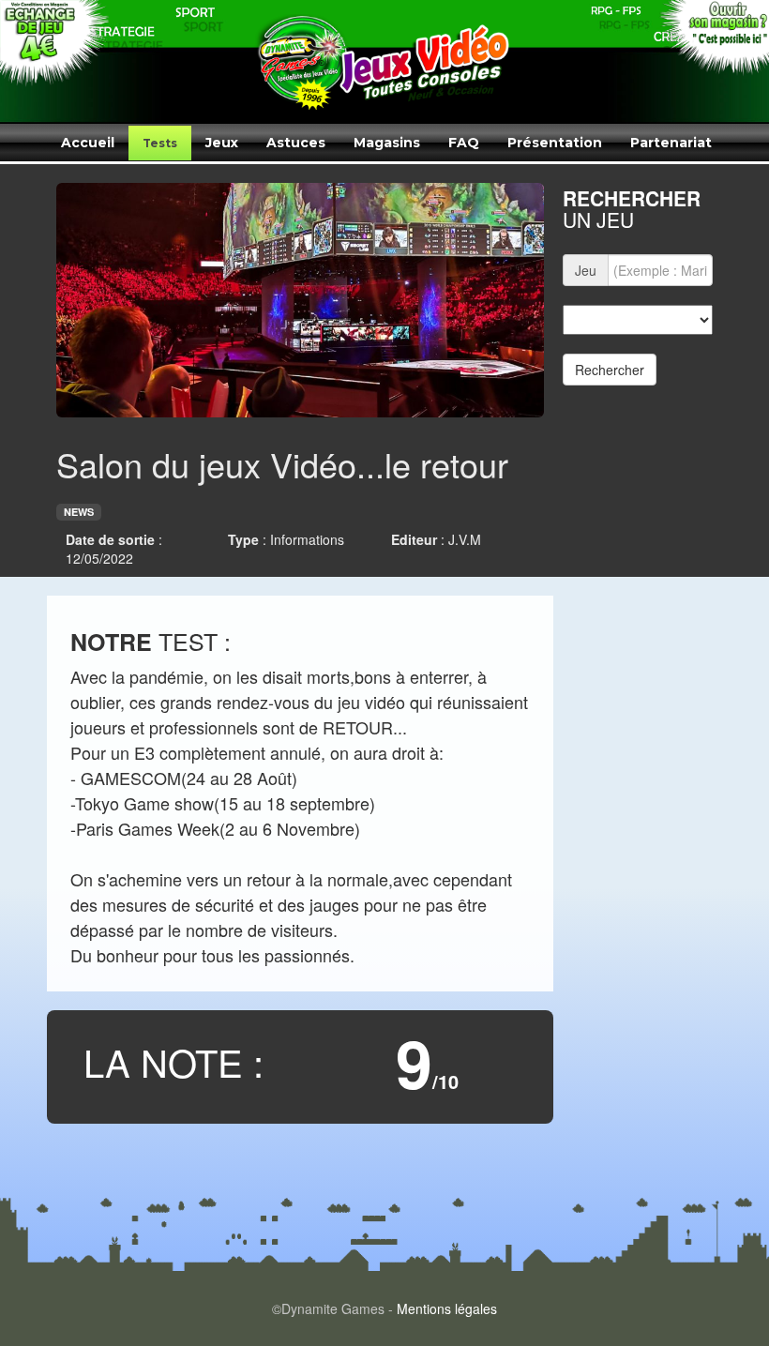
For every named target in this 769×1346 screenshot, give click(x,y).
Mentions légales (447, 1308)
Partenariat (671, 142)
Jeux (221, 142)
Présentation (554, 142)
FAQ (463, 142)
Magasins (387, 142)
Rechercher (609, 369)
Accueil (87, 142)
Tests (160, 143)
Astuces (295, 142)
